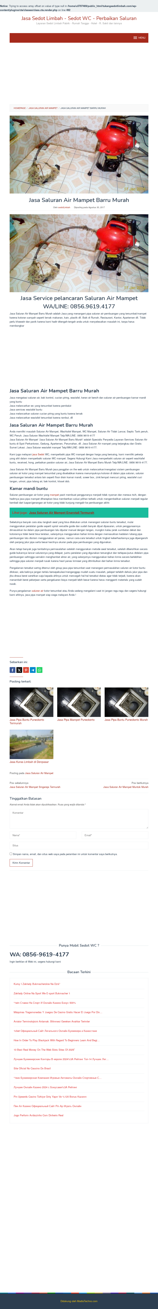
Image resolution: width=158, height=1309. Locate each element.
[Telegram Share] (33, 670)
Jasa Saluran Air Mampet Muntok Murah (125, 785)
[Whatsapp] (39, 670)
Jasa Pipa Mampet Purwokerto (76, 720)
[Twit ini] (19, 670)
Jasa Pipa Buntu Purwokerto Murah (126, 720)
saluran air (37, 590)
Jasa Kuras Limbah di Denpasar (29, 762)
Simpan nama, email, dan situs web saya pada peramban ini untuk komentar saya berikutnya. (65, 854)
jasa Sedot (38, 454)
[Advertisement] (79, 73)
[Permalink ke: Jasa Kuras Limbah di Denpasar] (31, 744)
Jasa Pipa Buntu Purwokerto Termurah (27, 721)
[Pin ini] (26, 670)
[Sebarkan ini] (12, 670)
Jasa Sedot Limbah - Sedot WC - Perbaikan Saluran (79, 18)
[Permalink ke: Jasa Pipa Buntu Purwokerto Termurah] (31, 702)
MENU (142, 38)
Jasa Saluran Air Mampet (39, 773)
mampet (54, 494)
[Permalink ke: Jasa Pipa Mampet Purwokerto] (79, 702)
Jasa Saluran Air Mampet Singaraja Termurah (35, 785)
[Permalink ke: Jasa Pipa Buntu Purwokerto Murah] (126, 702)
